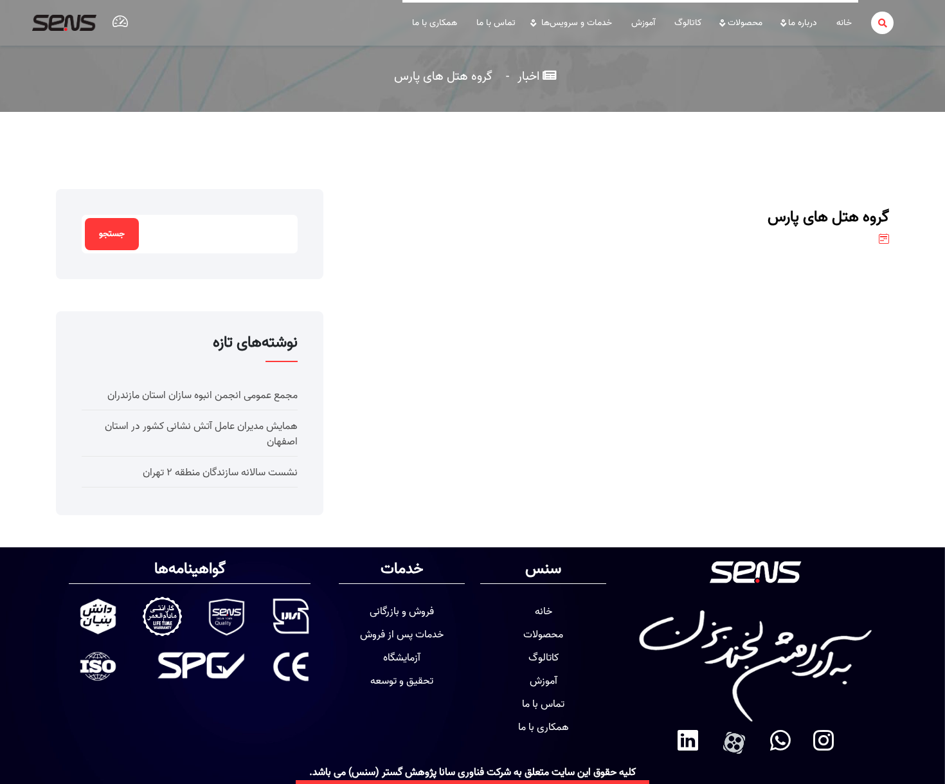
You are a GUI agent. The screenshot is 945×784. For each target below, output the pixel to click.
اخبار (526, 76)
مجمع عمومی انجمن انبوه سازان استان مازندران (202, 395)
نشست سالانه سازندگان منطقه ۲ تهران (220, 472)
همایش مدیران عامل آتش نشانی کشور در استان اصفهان (201, 434)
